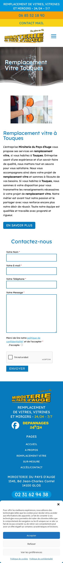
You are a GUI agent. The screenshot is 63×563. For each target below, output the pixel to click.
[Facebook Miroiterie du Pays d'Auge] (17, 428)
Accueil (31, 444)
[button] (58, 504)
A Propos (31, 449)
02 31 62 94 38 (31, 494)
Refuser (31, 543)
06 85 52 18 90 (31, 15)
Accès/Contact (31, 467)
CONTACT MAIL (31, 23)
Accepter (31, 535)
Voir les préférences (31, 552)
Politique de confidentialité (41, 559)
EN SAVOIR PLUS (19, 225)
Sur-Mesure (31, 461)
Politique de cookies (19, 559)
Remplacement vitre (31, 455)
